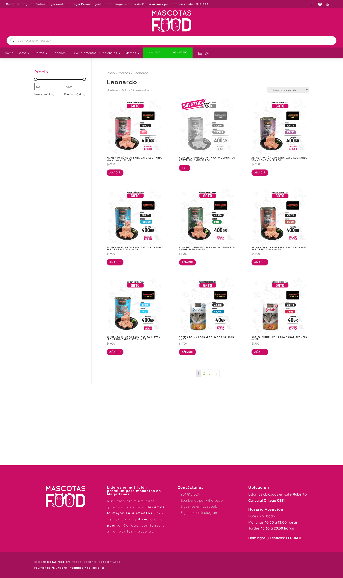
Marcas (130, 53)
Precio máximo (75, 94)
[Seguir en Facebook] (312, 4)
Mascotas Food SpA (57, 562)
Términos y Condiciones (87, 568)
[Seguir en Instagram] (320, 4)
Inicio (111, 73)
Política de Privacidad (50, 568)
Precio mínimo (44, 94)
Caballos (59, 53)
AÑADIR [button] (115, 172)
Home (9, 53)
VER (185, 167)
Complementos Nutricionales (95, 53)
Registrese (180, 52)
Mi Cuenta (155, 52)
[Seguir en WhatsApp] (328, 4)
